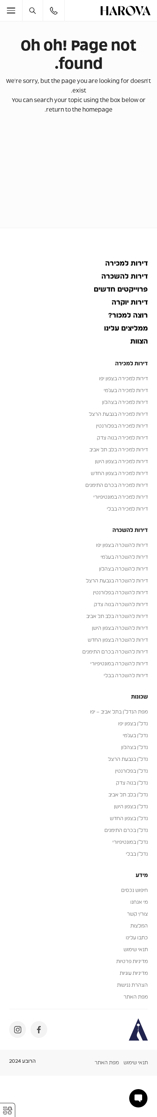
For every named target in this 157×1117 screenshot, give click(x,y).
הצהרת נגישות (132, 985)
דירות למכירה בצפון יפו (123, 378)
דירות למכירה (126, 263)
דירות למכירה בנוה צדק (122, 438)
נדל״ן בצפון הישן (131, 806)
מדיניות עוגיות (134, 973)
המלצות (139, 926)
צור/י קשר (137, 914)
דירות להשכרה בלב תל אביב (117, 616)
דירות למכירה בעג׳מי (126, 390)
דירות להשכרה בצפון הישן (120, 628)
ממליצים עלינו (126, 328)
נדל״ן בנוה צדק (132, 783)
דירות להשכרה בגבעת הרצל (117, 581)
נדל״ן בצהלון (134, 747)
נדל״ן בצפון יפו (133, 723)
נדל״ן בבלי (137, 854)
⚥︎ (8, 1110)
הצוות (139, 341)
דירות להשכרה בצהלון (123, 569)
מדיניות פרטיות (132, 961)
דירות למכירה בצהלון (125, 402)
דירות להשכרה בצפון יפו (122, 545)
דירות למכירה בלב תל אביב (118, 449)
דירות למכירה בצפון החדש (119, 473)
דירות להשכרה (124, 276)
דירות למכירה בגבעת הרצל (118, 414)
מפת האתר (135, 997)
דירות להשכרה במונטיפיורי (119, 663)
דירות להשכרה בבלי (126, 675)
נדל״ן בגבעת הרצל (128, 759)
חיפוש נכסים (134, 890)
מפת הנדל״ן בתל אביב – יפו (119, 712)
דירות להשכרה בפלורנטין (120, 592)
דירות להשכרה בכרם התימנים (115, 652)
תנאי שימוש (135, 949)
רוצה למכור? (128, 315)
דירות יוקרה (130, 302)
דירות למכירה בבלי (127, 509)
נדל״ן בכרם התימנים (126, 830)
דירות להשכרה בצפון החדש (118, 640)
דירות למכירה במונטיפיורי (120, 497)
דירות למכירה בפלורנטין (122, 426)
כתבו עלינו (137, 937)
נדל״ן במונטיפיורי (130, 842)
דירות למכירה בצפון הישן (121, 461)
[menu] (14, 10)
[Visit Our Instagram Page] (17, 1029)
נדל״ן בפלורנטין (131, 771)
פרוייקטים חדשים (121, 289)
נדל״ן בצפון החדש (129, 818)
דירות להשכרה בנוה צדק (121, 604)
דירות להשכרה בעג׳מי (124, 557)
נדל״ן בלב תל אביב (128, 795)
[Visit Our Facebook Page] (39, 1029)
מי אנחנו (139, 902)
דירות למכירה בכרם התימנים (116, 485)
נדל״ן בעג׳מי (135, 735)
